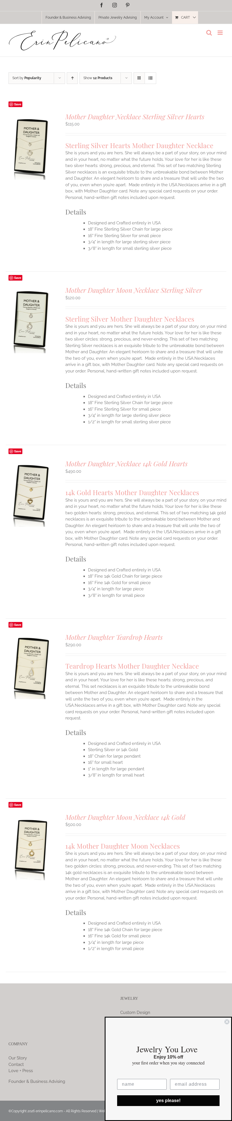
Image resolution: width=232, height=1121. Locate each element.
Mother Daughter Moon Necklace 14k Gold (125, 816)
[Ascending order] (72, 78)
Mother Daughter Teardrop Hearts (114, 636)
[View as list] (150, 78)
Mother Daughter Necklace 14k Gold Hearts (126, 463)
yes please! (168, 1100)
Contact (16, 1064)
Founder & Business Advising (36, 1081)
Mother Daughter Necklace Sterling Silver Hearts (134, 116)
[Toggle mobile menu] (221, 33)
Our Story (17, 1058)
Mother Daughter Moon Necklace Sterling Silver (133, 289)
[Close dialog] (227, 1022)
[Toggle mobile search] (209, 33)
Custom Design (135, 1012)
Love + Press (20, 1070)
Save (17, 104)
